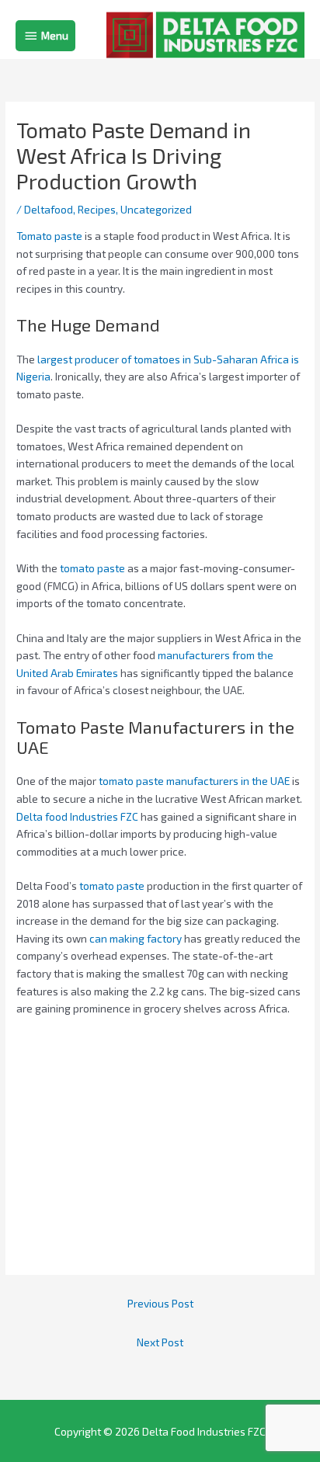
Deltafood (48, 209)
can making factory (135, 938)
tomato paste (92, 568)
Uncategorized (156, 209)
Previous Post (160, 1303)
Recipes (97, 209)
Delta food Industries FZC (77, 816)
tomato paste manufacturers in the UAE (194, 780)
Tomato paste (49, 235)
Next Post (160, 1342)
